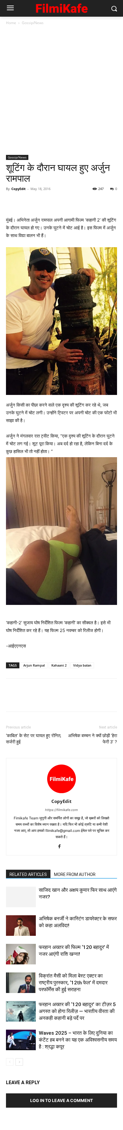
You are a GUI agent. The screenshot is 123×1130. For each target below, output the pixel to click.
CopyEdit (18, 188)
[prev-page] (9, 1062)
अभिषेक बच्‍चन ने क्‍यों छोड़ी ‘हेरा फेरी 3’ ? (92, 739)
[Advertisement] (61, 90)
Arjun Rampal (34, 665)
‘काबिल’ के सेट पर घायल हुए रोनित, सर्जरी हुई (33, 739)
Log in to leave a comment (61, 1100)
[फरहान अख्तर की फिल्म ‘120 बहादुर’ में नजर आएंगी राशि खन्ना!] (21, 954)
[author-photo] (61, 793)
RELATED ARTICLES (28, 874)
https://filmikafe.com (61, 810)
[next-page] (19, 1062)
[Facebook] (12, 202)
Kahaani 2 (59, 665)
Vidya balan (82, 665)
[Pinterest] (39, 202)
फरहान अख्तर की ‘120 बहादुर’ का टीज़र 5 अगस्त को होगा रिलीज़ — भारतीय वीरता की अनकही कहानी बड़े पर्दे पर (77, 1011)
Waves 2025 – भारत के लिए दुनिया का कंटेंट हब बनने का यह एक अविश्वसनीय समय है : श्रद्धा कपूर (78, 1040)
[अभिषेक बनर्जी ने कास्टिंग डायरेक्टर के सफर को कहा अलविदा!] (21, 925)
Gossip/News (33, 22)
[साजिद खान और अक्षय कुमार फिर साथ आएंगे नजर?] (21, 897)
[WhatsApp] (53, 202)
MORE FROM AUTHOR (75, 874)
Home (11, 22)
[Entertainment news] (61, 7)
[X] (26, 202)
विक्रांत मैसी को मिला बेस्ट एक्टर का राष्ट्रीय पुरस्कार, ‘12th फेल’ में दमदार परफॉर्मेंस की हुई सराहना (73, 982)
